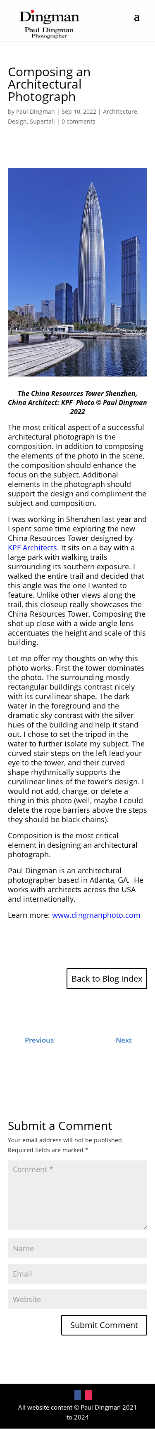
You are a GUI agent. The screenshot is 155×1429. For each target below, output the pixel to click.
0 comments (78, 121)
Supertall (42, 121)
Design (17, 121)
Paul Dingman (35, 111)
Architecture (120, 111)
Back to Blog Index (107, 978)
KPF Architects (32, 547)
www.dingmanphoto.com (96, 915)
